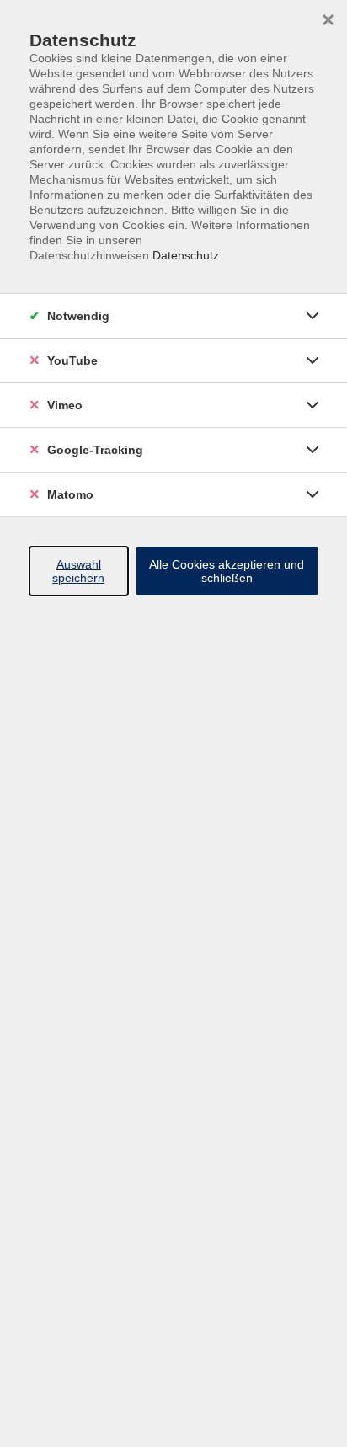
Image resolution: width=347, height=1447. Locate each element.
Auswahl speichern (78, 571)
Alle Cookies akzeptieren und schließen (226, 571)
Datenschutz (185, 255)
